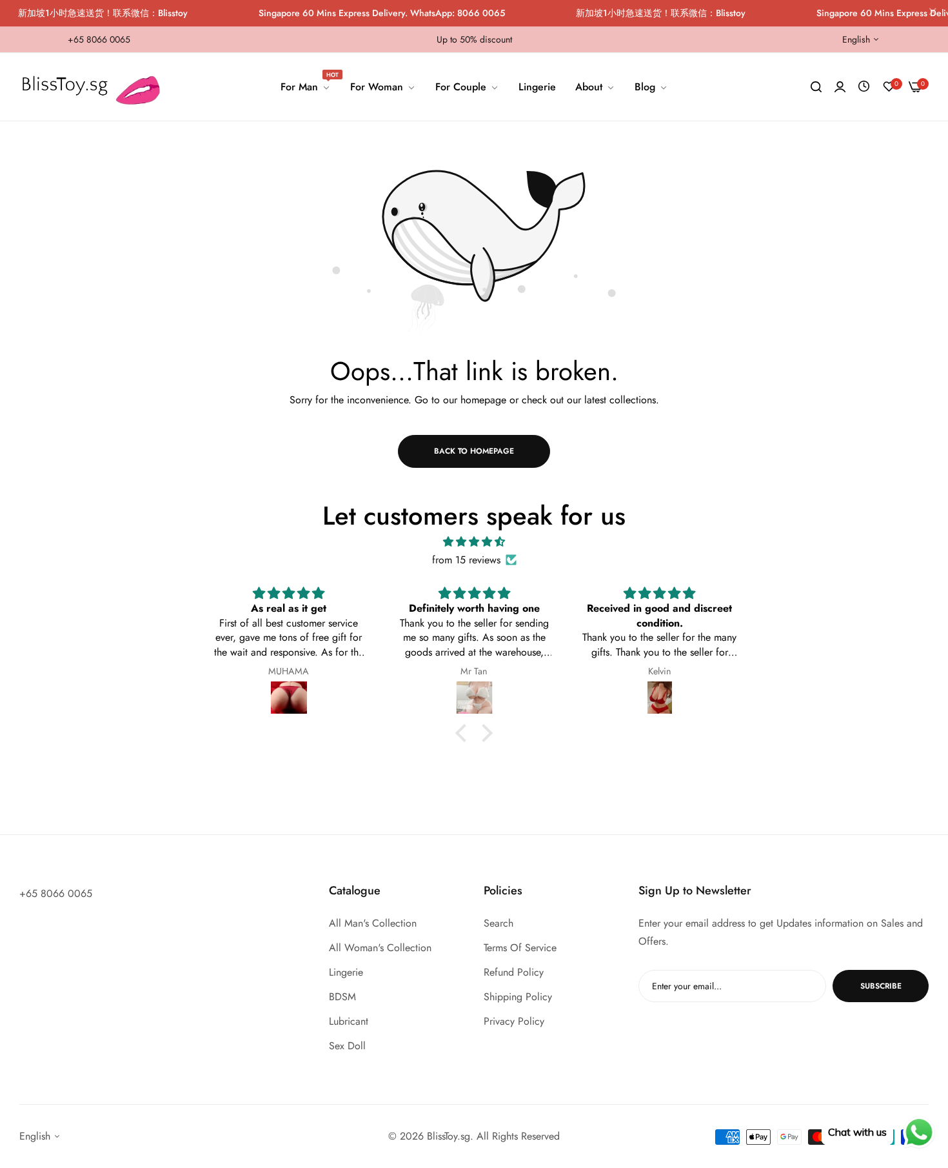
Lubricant (348, 1021)
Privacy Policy (514, 1021)
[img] (474, 541)
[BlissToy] (95, 87)
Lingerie (346, 972)
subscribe (881, 986)
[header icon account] (839, 87)
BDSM (342, 996)
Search (498, 923)
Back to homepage (474, 451)
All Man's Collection (373, 923)
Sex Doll (347, 1045)
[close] (932, 13)
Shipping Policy (518, 996)
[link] (306, 87)
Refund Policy (514, 972)
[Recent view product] (863, 86)
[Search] (816, 87)
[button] (464, 732)
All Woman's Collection (380, 947)
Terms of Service (520, 947)
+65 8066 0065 (55, 893)
